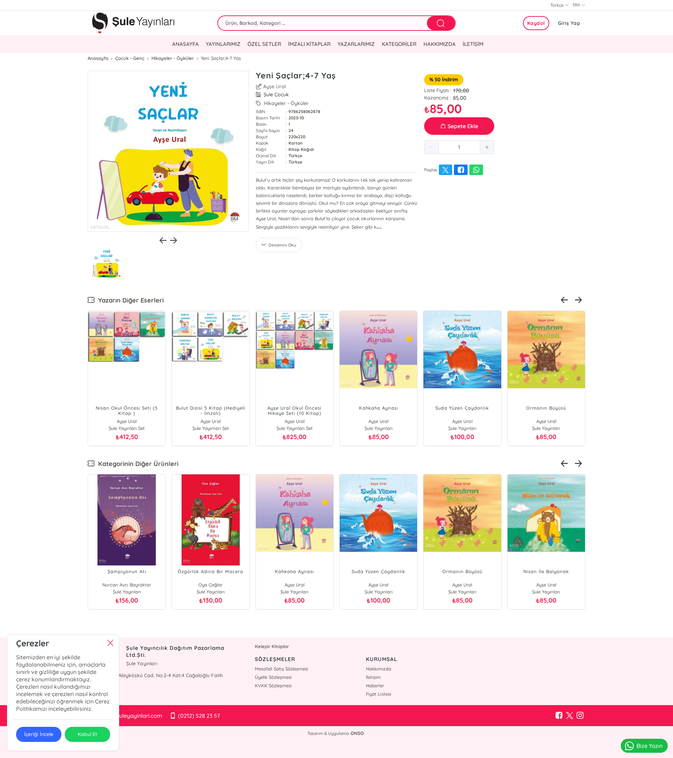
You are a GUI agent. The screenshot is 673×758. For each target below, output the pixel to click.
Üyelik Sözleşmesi (273, 677)
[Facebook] (559, 716)
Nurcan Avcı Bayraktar (126, 584)
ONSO (357, 733)
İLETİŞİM (473, 44)
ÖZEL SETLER (264, 44)
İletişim (373, 677)
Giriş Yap (569, 23)
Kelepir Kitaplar (272, 646)
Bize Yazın (649, 745)
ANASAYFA (185, 44)
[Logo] (133, 23)
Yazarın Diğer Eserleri (129, 300)
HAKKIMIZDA (439, 44)
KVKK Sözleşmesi (273, 685)
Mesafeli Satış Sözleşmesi (281, 669)
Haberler (375, 685)
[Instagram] (580, 716)
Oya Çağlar (210, 584)
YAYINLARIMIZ (223, 44)
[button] (431, 147)
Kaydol (536, 23)
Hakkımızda (378, 669)
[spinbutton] (459, 147)
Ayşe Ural (274, 86)
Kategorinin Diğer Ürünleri (136, 464)
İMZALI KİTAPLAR (309, 44)
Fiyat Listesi (378, 694)
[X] (569, 716)
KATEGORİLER (399, 44)
